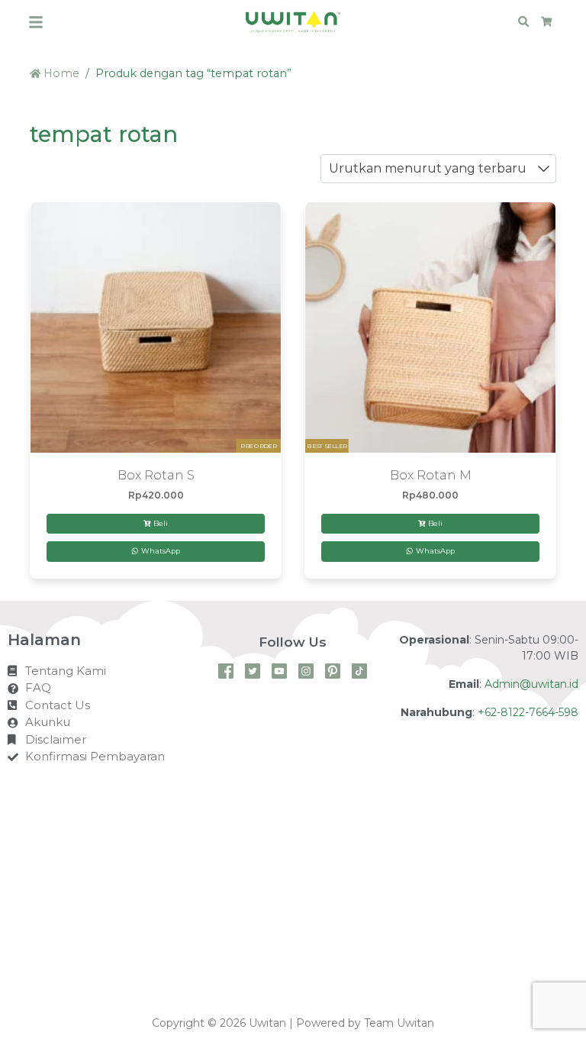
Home (59, 73)
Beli (160, 523)
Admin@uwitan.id (531, 684)
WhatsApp (159, 551)
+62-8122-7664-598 (528, 712)
